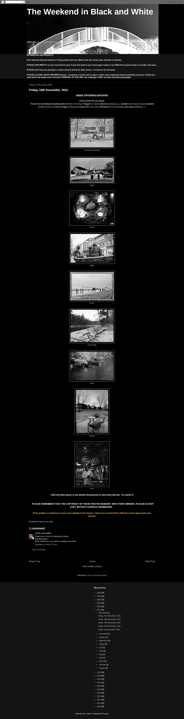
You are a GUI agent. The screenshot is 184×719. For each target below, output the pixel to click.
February (102, 665)
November (103, 634)
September (103, 641)
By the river (92, 107)
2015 (99, 689)
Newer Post (34, 561)
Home (93, 561)
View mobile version (92, 566)
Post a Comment (39, 550)
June (101, 651)
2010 (99, 707)
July (101, 648)
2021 (99, 610)
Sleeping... (114, 104)
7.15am (95, 104)
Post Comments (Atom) (97, 575)
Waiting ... (140, 107)
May (101, 654)
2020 (99, 672)
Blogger (105, 714)
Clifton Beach (45, 107)
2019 (99, 676)
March (101, 661)
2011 (99, 703)
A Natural (73, 107)
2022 (99, 606)
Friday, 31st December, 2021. (109, 616)
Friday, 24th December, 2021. (109, 619)
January (102, 668)
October (102, 637)
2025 (99, 596)
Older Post (150, 561)
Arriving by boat (136, 104)
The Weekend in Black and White (90, 11)
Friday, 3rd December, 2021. (109, 630)
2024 (99, 600)
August (102, 644)
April (101, 658)
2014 (99, 693)
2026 (99, 593)
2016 (99, 686)
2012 (99, 700)
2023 (99, 603)
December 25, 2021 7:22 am (46, 545)
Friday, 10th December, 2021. (109, 626)
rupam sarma (40, 533)
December (103, 613)
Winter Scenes (74, 104)
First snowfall (116, 107)
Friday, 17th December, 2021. (109, 623)
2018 (99, 679)
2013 (99, 696)
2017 (99, 683)
